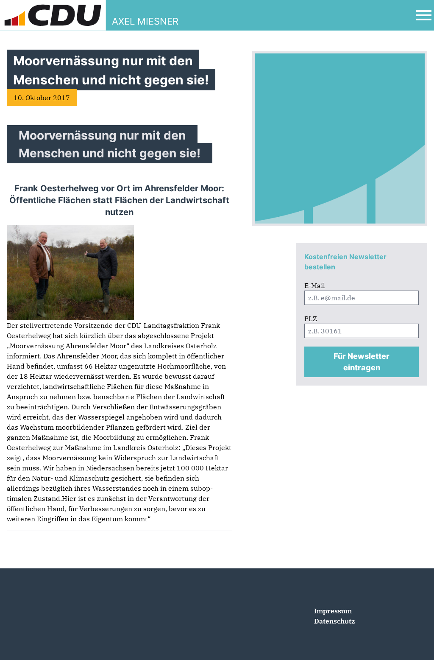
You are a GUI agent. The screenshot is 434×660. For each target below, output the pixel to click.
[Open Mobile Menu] (424, 15)
